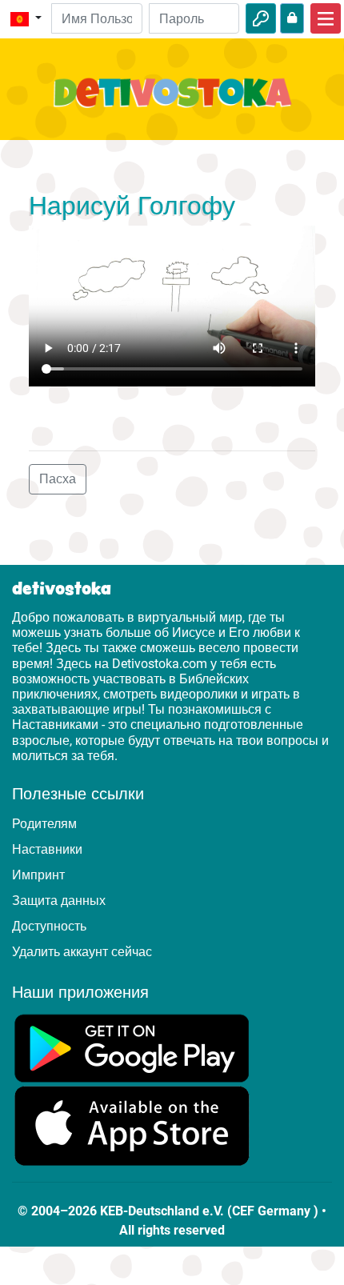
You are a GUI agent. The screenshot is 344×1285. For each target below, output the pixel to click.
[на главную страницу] (172, 102)
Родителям (44, 823)
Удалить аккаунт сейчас (82, 951)
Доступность (49, 926)
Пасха (57, 478)
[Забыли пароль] (292, 18)
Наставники (47, 849)
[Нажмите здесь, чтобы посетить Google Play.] (132, 1047)
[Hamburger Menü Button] (325, 18)
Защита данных (59, 900)
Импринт (38, 875)
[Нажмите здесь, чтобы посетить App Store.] (132, 1125)
